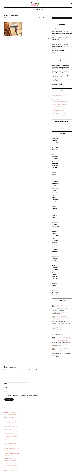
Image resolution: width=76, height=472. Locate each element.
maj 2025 (54, 172)
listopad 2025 (55, 158)
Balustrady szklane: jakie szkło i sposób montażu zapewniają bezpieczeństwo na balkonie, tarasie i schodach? (60, 67)
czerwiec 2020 (55, 235)
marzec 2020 (54, 242)
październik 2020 (55, 226)
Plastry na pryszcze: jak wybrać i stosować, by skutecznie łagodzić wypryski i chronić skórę (64, 339)
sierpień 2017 (55, 283)
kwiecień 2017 (55, 292)
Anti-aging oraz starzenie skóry (58, 29)
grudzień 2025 (55, 156)
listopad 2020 (55, 224)
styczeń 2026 (55, 154)
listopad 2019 (55, 249)
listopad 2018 (55, 269)
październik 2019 (55, 251)
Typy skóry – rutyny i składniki (58, 50)
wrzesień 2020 (55, 229)
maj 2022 (54, 201)
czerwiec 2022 (55, 199)
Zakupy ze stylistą (8, 433)
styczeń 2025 (55, 179)
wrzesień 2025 (55, 163)
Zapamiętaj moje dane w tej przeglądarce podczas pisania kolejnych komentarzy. (22, 395)
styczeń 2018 (55, 276)
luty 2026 (54, 152)
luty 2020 (54, 244)
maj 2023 (54, 197)
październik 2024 (55, 183)
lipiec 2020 (54, 233)
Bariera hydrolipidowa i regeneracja (60, 31)
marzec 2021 (54, 215)
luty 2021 (54, 217)
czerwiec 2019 (55, 258)
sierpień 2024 (55, 185)
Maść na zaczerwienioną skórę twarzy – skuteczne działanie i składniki (63, 318)
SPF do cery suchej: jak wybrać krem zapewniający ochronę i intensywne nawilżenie (63, 350)
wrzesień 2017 (55, 281)
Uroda (53, 52)
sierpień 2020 (55, 231)
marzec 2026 (54, 149)
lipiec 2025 (54, 167)
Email (5, 387)
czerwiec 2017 (55, 287)
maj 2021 (54, 210)
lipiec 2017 (54, 285)
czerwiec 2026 (55, 142)
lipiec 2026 (54, 140)
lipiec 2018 (54, 274)
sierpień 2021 (55, 206)
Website (5, 391)
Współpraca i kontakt (38, 9)
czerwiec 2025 (55, 170)
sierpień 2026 (55, 138)
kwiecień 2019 (55, 263)
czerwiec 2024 (55, 188)
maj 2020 (54, 238)
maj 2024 (54, 190)
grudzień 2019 (55, 247)
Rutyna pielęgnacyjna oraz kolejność (60, 44)
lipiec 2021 (54, 208)
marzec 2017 (54, 294)
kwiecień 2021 (55, 213)
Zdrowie (54, 55)
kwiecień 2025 (55, 174)
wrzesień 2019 (55, 253)
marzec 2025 (54, 176)
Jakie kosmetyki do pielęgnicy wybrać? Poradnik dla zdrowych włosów (11, 438)
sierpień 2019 (55, 256)
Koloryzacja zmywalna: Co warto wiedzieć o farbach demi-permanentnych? (11, 428)
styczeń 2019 (55, 265)
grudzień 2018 (55, 267)
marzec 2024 (54, 192)
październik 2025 (55, 161)
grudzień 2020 (55, 222)
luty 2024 (54, 195)
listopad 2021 (55, 204)
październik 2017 (55, 278)
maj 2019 (54, 260)
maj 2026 (54, 145)
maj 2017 (54, 290)
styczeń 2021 (55, 219)
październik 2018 (55, 272)
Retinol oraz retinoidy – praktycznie (60, 37)
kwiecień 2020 (55, 240)
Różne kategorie (55, 39)
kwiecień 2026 (55, 147)
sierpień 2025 (55, 165)
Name (5, 383)
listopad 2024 (55, 181)
